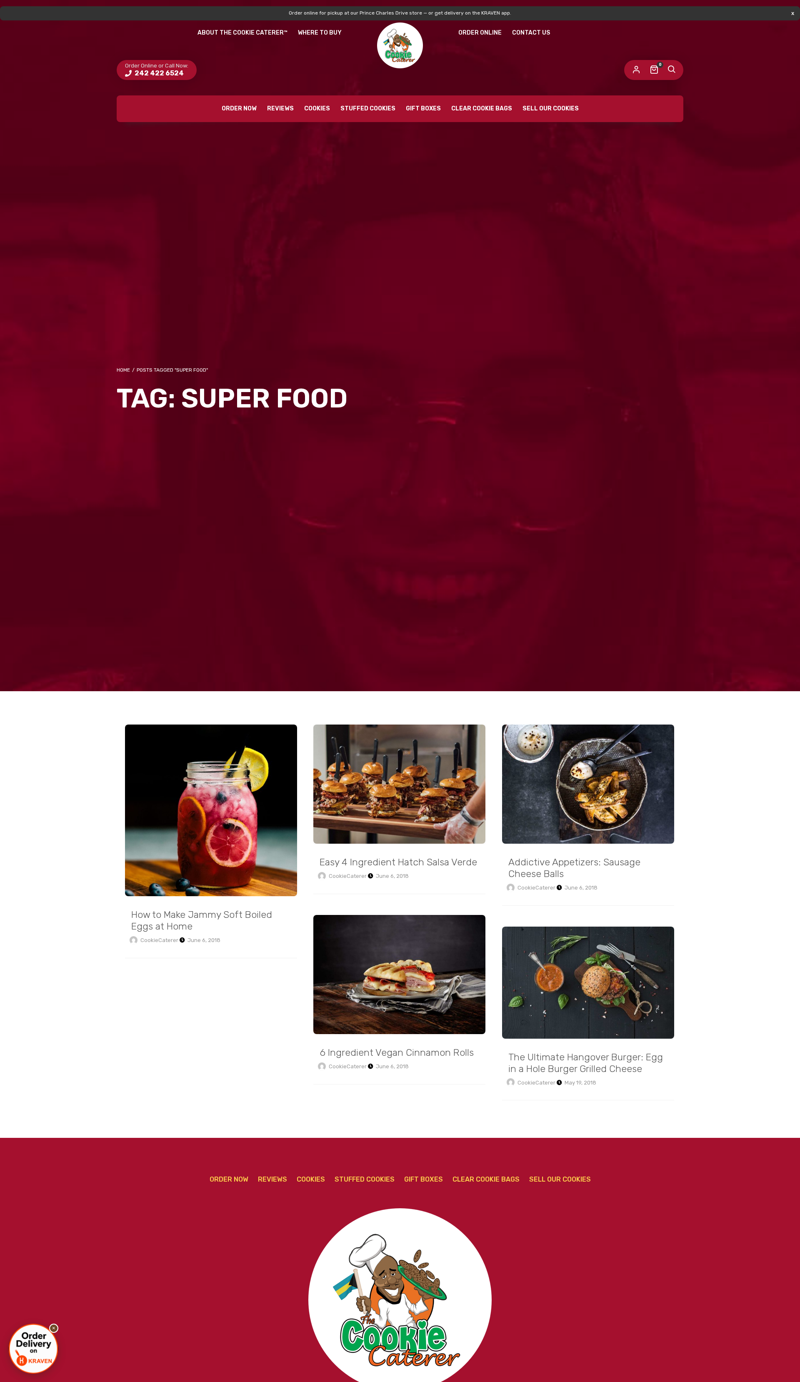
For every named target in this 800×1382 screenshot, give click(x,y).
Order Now (239, 108)
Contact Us (531, 32)
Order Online (480, 32)
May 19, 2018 (580, 1083)
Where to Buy (320, 32)
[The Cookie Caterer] (400, 45)
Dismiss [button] (793, 13)
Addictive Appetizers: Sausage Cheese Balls (588, 784)
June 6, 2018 (204, 940)
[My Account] (636, 69)
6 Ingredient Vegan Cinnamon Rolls (399, 975)
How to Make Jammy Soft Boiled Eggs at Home (211, 811)
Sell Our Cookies (550, 108)
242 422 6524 (158, 73)
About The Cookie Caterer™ (243, 32)
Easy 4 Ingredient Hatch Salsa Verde (399, 784)
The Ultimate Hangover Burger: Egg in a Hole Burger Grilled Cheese (588, 983)
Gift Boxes (423, 108)
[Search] (671, 69)
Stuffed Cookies (367, 108)
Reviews (280, 108)
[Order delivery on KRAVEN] (33, 1349)
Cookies (317, 108)
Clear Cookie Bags (481, 108)
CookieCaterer (159, 940)
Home (123, 370)
